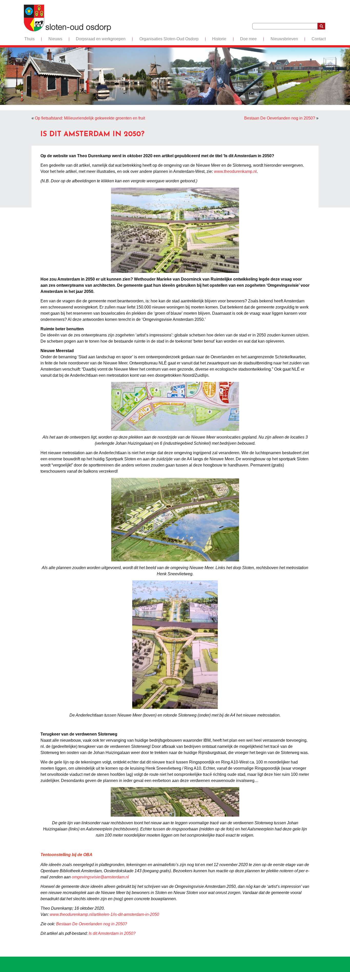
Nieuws (55, 39)
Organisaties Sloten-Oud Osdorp (169, 39)
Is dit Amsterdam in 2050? (112, 933)
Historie (219, 39)
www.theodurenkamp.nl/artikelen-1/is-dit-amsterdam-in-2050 (104, 914)
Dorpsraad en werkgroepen (101, 39)
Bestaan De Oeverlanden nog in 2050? (279, 118)
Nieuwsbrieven (284, 39)
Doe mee (248, 39)
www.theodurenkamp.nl (235, 171)
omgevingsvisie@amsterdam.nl (100, 877)
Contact (319, 39)
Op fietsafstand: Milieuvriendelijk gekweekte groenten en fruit (90, 118)
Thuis (29, 39)
